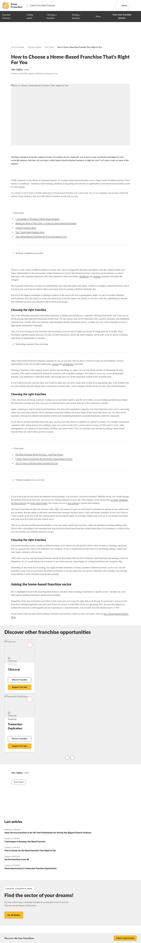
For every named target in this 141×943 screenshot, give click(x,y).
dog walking (72, 503)
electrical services (18, 503)
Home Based (19, 782)
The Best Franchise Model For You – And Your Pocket (39, 454)
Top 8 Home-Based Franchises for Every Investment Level (41, 236)
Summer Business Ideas (25, 228)
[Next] (72, 758)
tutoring (55, 364)
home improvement (38, 503)
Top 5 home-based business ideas (29, 232)
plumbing (123, 500)
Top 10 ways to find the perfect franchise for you (36, 463)
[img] (21, 16)
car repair (114, 500)
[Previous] (67, 758)
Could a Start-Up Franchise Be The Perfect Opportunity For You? (44, 459)
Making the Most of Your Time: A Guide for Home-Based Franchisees (45, 223)
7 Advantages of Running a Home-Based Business (37, 219)
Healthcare (84, 276)
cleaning (96, 276)
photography (68, 364)
